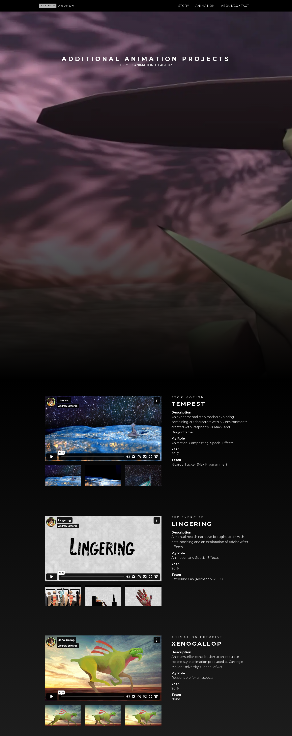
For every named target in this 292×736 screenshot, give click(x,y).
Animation (205, 6)
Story (183, 6)
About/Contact (235, 6)
